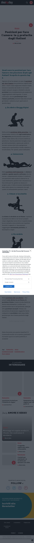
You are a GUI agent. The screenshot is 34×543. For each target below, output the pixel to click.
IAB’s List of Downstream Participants (19, 274)
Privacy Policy (26, 292)
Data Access (17, 292)
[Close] (30, 251)
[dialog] (17, 271)
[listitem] (17, 279)
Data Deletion (8, 292)
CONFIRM (9, 286)
